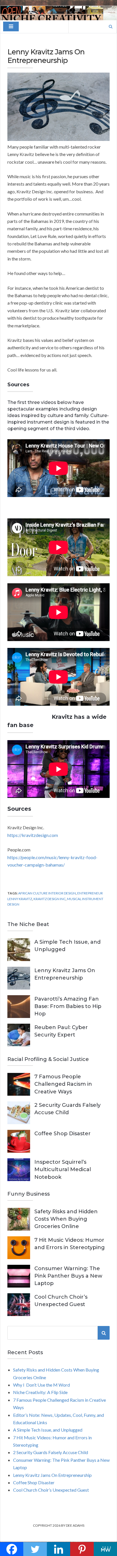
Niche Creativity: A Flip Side (40, 1392)
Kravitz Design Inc (50, 899)
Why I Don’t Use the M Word (41, 1384)
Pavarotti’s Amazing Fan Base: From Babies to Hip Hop (67, 1006)
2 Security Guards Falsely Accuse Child (50, 1452)
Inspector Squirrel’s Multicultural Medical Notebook (62, 1169)
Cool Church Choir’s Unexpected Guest (51, 1490)
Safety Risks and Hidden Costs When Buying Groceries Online (66, 1218)
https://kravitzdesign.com (32, 835)
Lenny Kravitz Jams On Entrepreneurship (52, 1475)
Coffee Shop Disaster (62, 1133)
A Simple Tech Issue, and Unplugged (47, 1429)
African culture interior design (47, 893)
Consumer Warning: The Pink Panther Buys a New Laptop (68, 1275)
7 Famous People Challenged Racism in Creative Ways (63, 1084)
